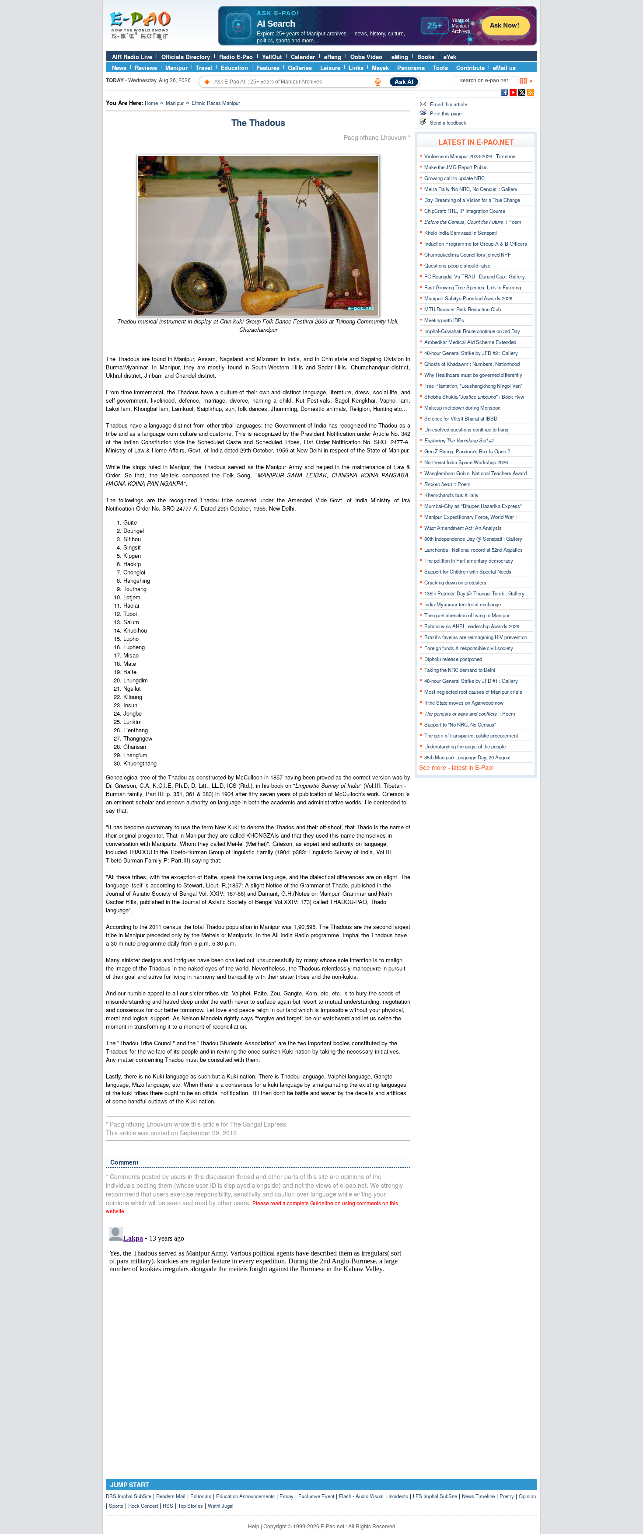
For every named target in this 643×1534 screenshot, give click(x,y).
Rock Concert (143, 1505)
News (119, 67)
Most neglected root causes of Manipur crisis (473, 691)
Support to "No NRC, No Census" (460, 724)
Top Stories (190, 1505)
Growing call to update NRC (454, 177)
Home (151, 102)
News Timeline (478, 1495)
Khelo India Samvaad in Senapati (460, 232)
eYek (450, 56)
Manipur (176, 67)
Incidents (398, 1495)
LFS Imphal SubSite (435, 1495)
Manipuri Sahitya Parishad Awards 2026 (468, 298)
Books (425, 56)
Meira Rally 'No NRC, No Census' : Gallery (470, 188)
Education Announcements (245, 1495)
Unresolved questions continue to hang (466, 429)
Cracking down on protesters (455, 582)
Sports (116, 1505)
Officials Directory (185, 56)
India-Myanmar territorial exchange (462, 604)
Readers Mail (170, 1495)
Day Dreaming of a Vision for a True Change (472, 199)
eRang (332, 56)
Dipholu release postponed (453, 658)
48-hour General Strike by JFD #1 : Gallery (471, 680)
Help (253, 1526)
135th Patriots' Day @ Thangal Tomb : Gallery (474, 593)
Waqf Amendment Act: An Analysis (463, 527)
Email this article (448, 104)
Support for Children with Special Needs (467, 571)
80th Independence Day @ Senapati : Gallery (473, 538)
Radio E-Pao (236, 56)
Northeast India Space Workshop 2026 (466, 462)
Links (356, 67)
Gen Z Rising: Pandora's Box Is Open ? (467, 451)
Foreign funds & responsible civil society (468, 647)
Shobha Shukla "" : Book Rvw (474, 396)
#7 (459, 440)
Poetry (507, 1495)
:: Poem (472, 221)
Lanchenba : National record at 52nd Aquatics (473, 549)
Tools (440, 67)
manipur (175, 102)
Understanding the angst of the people (465, 746)
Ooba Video (366, 56)
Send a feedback (448, 122)
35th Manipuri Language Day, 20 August (467, 757)
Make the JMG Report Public (456, 166)
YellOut (272, 56)
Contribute (470, 67)
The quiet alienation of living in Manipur (467, 615)
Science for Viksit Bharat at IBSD (460, 418)
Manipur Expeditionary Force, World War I (470, 516)
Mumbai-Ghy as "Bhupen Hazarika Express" (473, 505)
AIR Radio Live (132, 56)
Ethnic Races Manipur (216, 102)
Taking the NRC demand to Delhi (459, 669)
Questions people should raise (457, 265)
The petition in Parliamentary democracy (468, 560)
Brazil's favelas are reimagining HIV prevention (475, 636)
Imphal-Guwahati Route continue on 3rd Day (472, 330)
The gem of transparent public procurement (471, 735)
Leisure (330, 67)
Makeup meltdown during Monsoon (462, 407)
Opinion (527, 1495)
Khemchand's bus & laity (451, 494)
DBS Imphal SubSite (128, 1495)
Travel (204, 67)
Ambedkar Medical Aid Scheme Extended (470, 341)
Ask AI (404, 81)
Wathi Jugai (221, 1505)
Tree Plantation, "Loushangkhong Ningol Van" (473, 385)
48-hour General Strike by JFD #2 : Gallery (471, 352)
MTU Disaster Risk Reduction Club (462, 309)
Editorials (200, 1495)
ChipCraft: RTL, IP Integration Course (464, 210)
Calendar (303, 56)
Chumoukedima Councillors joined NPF (467, 254)
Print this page (445, 113)
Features (268, 67)
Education (234, 67)
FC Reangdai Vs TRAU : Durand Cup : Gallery (474, 276)
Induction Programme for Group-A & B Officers (475, 243)
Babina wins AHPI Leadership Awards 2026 (471, 626)
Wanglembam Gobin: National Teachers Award (475, 473)
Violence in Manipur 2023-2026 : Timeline (469, 156)
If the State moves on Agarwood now (463, 702)
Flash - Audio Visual (361, 1495)
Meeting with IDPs (444, 320)
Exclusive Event (316, 1495)
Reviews (146, 67)
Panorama (411, 67)
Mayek (380, 67)
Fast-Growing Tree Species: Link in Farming (472, 287)
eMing (399, 56)
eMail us (504, 67)
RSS (168, 1505)
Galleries (300, 67)
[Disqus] (258, 1332)
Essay (287, 1495)
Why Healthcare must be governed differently (473, 374)
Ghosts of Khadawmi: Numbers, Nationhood (472, 363)
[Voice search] (378, 81)
